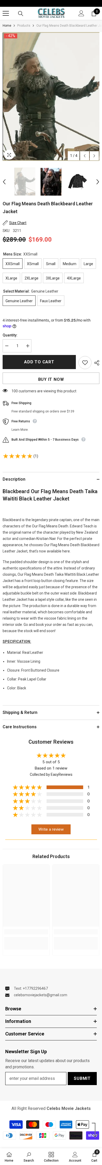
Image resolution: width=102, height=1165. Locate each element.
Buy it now (51, 379)
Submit (82, 1078)
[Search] (21, 13)
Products (23, 25)
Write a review (51, 829)
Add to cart (39, 361)
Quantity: (10, 335)
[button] (84, 155)
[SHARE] (95, 363)
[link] (26, 931)
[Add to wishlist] (85, 362)
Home (7, 25)
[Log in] (81, 13)
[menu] (6, 13)
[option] (51, 96)
